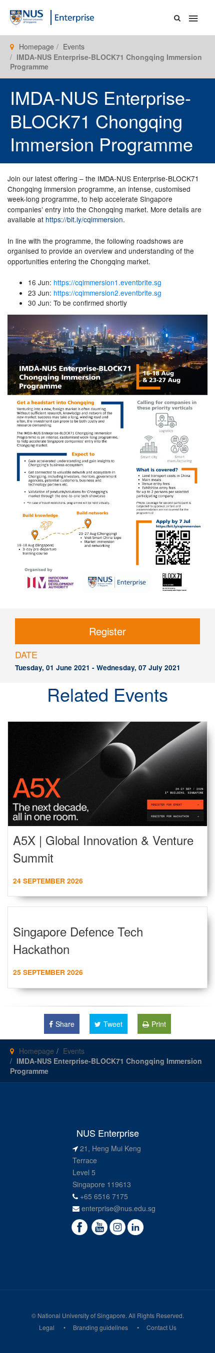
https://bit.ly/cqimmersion (84, 219)
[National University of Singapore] (26, 16)
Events (73, 46)
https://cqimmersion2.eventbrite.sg (108, 293)
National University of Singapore (82, 1315)
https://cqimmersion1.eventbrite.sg (108, 282)
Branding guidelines (100, 1327)
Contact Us (161, 1327)
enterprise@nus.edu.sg (119, 1208)
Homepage (36, 46)
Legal (46, 1327)
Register (107, 631)
